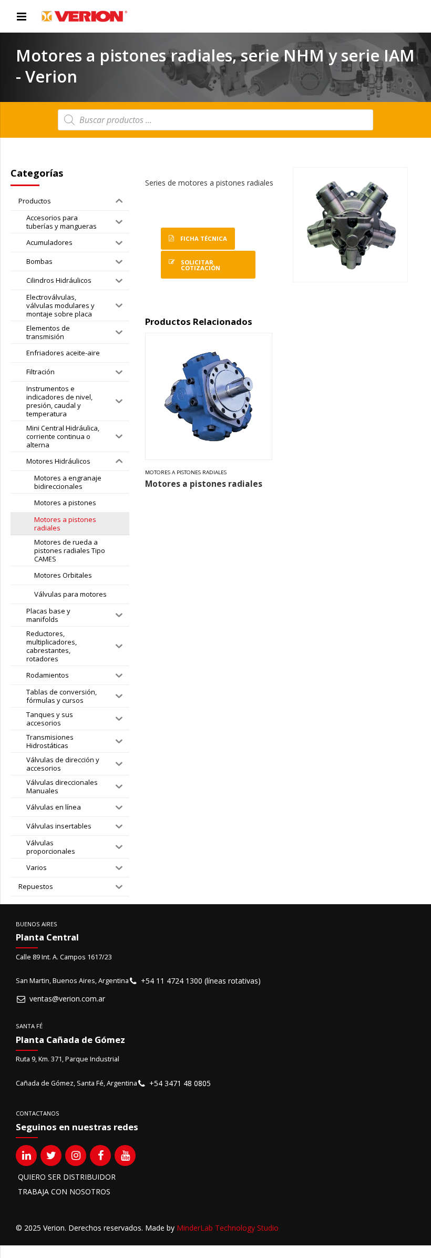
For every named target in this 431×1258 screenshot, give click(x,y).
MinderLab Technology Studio (228, 1228)
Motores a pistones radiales (186, 472)
